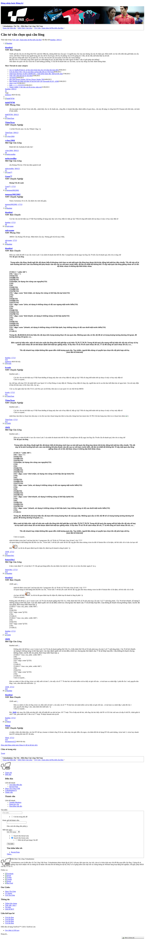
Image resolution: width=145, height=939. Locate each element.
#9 (6, 242)
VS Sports (8, 893)
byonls (8, 367)
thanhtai (53, 40)
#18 (6, 739)
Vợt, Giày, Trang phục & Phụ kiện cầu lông (27, 40)
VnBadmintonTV (11, 790)
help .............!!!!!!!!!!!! (17, 85)
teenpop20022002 (12, 194)
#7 (6, 206)
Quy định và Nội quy (12, 930)
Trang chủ (8, 772)
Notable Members (15, 802)
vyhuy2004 (10, 140)
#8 (6, 224)
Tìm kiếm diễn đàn (15, 785)
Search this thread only (21, 836)
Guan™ (8, 176)
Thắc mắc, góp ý (10, 905)
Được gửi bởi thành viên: (11, 820)
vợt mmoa (12, 77)
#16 (6, 689)
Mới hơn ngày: (7, 830)
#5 (6, 170)
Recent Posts (13, 786)
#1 (6, 91)
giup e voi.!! (13, 83)
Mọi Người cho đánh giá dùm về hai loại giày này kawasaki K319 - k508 (33, 81)
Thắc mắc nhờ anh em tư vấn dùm (20, 75)
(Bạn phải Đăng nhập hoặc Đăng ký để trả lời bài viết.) (19, 745)
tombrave (8, 95)
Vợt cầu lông (9, 917)
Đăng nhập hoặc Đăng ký (12, 3)
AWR (7, 427)
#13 (6, 553)
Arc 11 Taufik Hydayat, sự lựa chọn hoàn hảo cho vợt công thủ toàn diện (33, 70)
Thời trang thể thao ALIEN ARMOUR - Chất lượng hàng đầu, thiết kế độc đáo (36, 74)
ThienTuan (10, 122)
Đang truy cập (14, 804)
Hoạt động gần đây (15, 806)
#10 (6, 360)
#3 (6, 134)
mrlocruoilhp (11, 158)
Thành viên (9, 792)
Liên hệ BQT (9, 909)
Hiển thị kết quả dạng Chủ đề (27, 840)
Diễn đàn (8, 774)
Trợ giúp (8, 907)
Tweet (3, 753)
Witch (7, 726)
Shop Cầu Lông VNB (12, 788)
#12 (6, 421)
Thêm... (9, 854)
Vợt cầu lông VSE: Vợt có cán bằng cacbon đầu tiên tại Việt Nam (31, 72)
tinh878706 (10, 102)
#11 (6, 394)
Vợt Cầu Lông (10, 895)
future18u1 (10, 560)
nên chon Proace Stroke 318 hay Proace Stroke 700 (26, 79)
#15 (6, 633)
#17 (6, 720)
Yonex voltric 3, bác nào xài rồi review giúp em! (25, 87)
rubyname (9, 230)
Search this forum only (21, 838)
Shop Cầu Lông (10, 891)
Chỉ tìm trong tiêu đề (20, 817)
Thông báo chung (11, 903)
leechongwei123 (10, 741)
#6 (6, 188)
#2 (6, 116)
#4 (6, 152)
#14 (6, 571)
